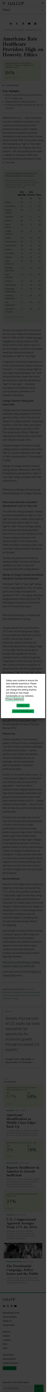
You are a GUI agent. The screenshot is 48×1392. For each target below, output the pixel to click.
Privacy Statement (14, 699)
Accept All (23, 705)
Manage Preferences (23, 711)
